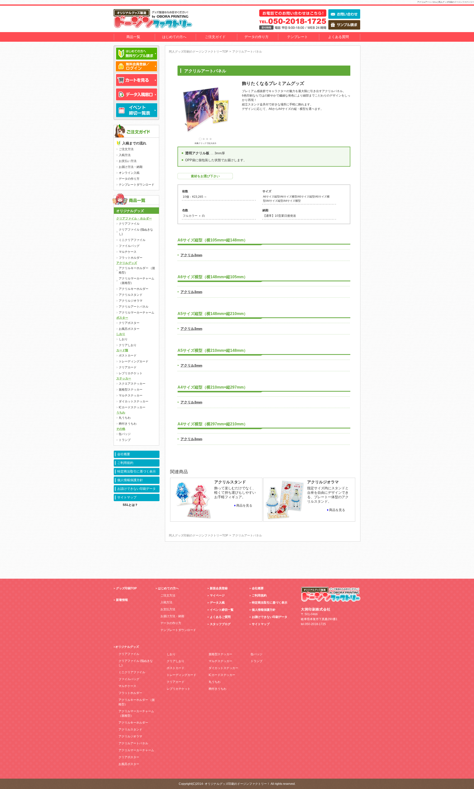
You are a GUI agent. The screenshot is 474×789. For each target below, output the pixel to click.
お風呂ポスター (129, 329)
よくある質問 (338, 37)
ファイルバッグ (129, 246)
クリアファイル (129, 223)
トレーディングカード (133, 361)
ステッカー (123, 378)
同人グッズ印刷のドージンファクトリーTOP (198, 51)
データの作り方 (256, 37)
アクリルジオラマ (130, 300)
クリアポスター (129, 323)
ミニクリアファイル (132, 240)
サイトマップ (127, 497)
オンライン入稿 (129, 173)
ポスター (122, 317)
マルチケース (128, 252)
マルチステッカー (130, 395)
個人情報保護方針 (130, 480)
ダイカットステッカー (133, 401)
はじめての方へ (174, 37)
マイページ (217, 595)
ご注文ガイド (215, 37)
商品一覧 (133, 37)
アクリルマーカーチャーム (136, 312)
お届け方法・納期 (130, 167)
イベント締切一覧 (222, 609)
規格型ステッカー (130, 389)
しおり (120, 334)
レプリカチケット (130, 373)
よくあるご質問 (220, 617)
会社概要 (123, 454)
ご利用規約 (125, 463)
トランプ (125, 440)
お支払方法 (167, 609)
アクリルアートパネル (133, 306)
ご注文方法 (126, 149)
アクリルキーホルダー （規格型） (137, 270)
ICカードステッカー (132, 407)
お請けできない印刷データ (136, 489)
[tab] (200, 139)
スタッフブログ (220, 624)
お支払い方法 (128, 161)
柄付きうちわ (128, 423)
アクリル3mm (191, 255)
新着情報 (122, 600)
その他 (120, 429)
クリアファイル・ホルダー (134, 218)
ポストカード (128, 355)
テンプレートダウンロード (136, 184)
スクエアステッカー (132, 383)
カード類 (122, 350)
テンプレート (297, 37)
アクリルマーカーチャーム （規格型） (136, 281)
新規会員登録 (219, 588)
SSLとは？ (130, 505)
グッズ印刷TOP (126, 588)
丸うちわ (125, 417)
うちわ (120, 412)
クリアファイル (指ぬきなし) (136, 232)
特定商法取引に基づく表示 (136, 471)
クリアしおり (128, 345)
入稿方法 (125, 155)
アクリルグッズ (126, 263)
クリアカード (128, 367)
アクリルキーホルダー (133, 289)
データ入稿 (217, 602)
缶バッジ (125, 434)
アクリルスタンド (130, 294)
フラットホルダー (130, 257)
